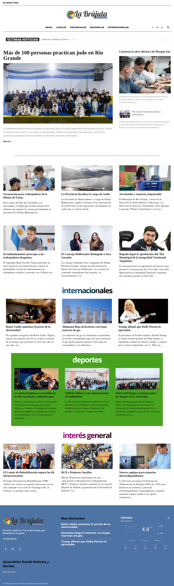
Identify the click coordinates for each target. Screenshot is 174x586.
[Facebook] (152, 27)
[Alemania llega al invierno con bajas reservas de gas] (87, 311)
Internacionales (118, 27)
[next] (166, 39)
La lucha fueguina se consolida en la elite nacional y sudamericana (35, 394)
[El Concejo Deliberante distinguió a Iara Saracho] (87, 238)
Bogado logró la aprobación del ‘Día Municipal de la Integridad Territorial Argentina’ (142, 257)
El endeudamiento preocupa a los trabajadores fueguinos (23, 255)
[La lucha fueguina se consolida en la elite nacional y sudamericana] (36, 379)
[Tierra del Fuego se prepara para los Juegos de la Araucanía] (138, 379)
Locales (61, 27)
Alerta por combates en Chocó (54, 39)
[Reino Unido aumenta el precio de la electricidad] (31, 311)
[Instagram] (157, 27)
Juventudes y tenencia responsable (140, 194)
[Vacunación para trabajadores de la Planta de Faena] (29, 178)
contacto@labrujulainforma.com (35, 538)
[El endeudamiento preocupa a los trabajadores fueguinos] (29, 238)
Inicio (49, 27)
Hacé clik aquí (9, 572)
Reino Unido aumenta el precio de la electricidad (85, 525)
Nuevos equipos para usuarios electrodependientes (137, 474)
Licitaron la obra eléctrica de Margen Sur (144, 51)
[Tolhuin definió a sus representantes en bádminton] (87, 379)
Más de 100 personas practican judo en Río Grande (53, 55)
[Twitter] (162, 27)
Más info (7, 141)
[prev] (162, 39)
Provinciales (78, 27)
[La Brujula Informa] (87, 14)
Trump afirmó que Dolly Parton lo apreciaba (84, 543)
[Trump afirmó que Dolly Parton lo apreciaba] (143, 311)
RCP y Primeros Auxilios (76, 472)
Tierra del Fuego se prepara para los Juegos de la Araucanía (136, 394)
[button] (168, 27)
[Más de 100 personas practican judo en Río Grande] (58, 93)
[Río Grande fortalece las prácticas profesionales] (124, 114)
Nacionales (97, 27)
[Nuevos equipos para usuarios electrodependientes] (145, 456)
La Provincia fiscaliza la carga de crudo (85, 194)
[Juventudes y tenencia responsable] (145, 178)
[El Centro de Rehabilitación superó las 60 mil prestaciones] (29, 456)
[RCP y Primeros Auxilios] (87, 456)
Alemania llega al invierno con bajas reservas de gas (85, 534)
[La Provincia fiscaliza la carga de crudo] (87, 178)
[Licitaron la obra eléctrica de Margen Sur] (145, 74)
